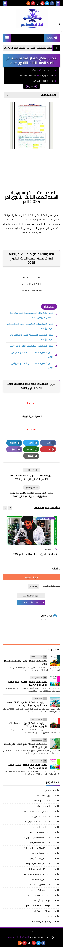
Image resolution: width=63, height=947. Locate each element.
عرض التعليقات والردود (30, 602)
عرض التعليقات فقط (30, 596)
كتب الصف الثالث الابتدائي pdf (43, 832)
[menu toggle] (58, 3)
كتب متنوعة (50, 916)
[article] (31, 474)
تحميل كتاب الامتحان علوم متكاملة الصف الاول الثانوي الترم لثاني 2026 (27, 704)
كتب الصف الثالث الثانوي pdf (43, 81)
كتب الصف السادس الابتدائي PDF (42, 895)
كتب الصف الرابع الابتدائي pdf (43, 890)
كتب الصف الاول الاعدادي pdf (43, 816)
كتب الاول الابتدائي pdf (46, 795)
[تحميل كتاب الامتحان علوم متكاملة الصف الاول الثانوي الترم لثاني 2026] (55, 702)
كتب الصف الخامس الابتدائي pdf (42, 885)
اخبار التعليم (50, 790)
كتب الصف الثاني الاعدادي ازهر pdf (41, 864)
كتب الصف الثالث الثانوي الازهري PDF (40, 848)
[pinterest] (33, 3)
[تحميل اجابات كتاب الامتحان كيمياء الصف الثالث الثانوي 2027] (55, 764)
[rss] (28, 3)
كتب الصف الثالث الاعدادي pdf (43, 843)
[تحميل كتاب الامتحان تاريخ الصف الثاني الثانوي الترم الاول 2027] (55, 743)
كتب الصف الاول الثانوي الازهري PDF (40, 822)
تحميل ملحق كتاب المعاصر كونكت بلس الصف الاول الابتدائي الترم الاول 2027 (31, 315)
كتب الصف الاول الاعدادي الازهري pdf (40, 811)
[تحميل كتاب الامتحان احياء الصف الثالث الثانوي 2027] (55, 660)
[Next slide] (5, 508)
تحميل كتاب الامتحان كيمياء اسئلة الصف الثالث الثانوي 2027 (27, 683)
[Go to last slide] (10, 508)
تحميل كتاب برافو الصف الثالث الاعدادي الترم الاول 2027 (32, 355)
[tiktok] (38, 3)
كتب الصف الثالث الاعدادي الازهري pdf (39, 837)
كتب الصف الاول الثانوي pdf (44, 827)
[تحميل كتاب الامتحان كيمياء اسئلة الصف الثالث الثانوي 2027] (55, 681)
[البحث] (5, 3)
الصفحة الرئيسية (48, 75)
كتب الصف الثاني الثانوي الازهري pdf (40, 874)
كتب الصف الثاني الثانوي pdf (44, 879)
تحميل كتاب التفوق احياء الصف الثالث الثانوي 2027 (31, 346)
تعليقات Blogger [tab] (31, 577)
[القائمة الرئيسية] (7, 38)
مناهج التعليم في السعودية (44, 921)
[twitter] (47, 3)
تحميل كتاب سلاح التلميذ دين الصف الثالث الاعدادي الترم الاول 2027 (31, 337)
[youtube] (42, 3)
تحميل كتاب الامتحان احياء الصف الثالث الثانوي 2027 (25, 662)
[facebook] (52, 3)
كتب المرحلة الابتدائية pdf (45, 900)
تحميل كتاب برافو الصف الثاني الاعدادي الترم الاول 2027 (32, 365)
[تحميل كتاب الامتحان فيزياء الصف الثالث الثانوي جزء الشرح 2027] (55, 723)
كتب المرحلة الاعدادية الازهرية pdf (41, 906)
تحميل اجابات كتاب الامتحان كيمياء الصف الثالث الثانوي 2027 (27, 766)
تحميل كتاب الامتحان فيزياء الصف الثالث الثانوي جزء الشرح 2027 (28, 724)
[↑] (31, 931)
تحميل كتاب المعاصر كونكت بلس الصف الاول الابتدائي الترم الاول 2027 (30, 326)
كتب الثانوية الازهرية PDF (45, 801)
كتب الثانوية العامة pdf (28, 75)
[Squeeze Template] (53, 937)
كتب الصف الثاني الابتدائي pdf (43, 858)
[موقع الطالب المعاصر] (31, 18)
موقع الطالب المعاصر (17, 937)
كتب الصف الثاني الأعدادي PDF (42, 869)
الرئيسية (50, 38)
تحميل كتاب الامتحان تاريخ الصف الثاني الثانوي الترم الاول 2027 (25, 745)
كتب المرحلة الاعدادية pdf (45, 911)
